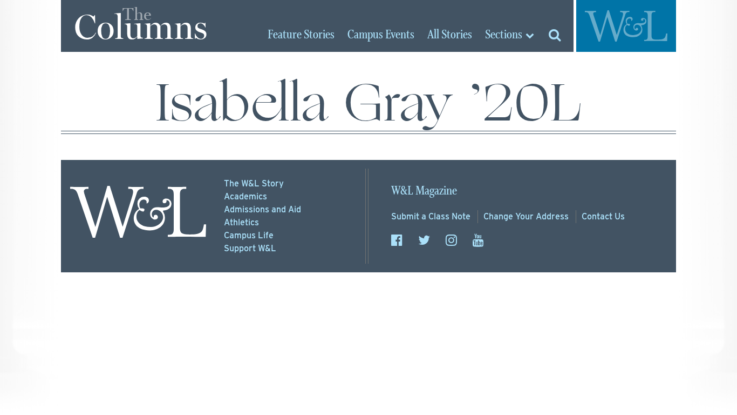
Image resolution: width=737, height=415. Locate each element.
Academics (245, 196)
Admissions (262, 209)
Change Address (526, 216)
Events (380, 35)
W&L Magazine (424, 191)
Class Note (430, 216)
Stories (301, 35)
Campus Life (249, 235)
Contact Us (603, 216)
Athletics (241, 222)
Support (250, 248)
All (449, 35)
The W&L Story (254, 183)
